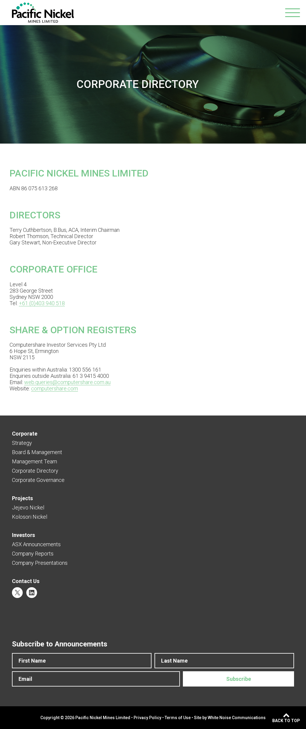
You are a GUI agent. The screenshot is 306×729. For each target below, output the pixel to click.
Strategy (22, 443)
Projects (22, 498)
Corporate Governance (38, 480)
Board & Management (37, 452)
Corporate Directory (35, 471)
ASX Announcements (36, 544)
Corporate (24, 433)
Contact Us (25, 581)
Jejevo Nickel (28, 507)
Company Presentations (40, 563)
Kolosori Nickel (29, 517)
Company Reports (32, 553)
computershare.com (54, 388)
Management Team (34, 461)
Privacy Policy (147, 717)
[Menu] (292, 12)
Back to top (286, 720)
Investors (23, 535)
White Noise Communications (237, 717)
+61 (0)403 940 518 (42, 303)
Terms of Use (178, 717)
